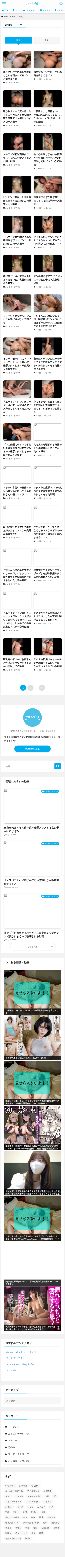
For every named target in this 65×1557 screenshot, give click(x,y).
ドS (54, 1496)
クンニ (8, 1496)
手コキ (8, 1528)
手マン (18, 1528)
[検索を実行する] (57, 766)
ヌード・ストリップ (18, 1454)
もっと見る (32, 947)
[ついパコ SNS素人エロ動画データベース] (32, 3)
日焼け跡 (45, 1528)
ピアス (20, 1507)
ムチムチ (41, 1507)
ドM (47, 1496)
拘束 (27, 1528)
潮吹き (8, 1533)
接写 (35, 1528)
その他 (11, 1447)
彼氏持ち (55, 1523)
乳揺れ (34, 1512)
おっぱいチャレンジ (18, 1433)
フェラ (30, 1507)
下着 (7, 1512)
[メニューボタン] (4, 3)
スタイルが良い (34, 1496)
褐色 (33, 1533)
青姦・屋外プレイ (13, 1538)
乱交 (25, 1512)
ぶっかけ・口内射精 (14, 1491)
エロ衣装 (47, 1491)
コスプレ (19, 1496)
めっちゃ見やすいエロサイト (21, 1352)
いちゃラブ (10, 1486)
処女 (25, 1517)
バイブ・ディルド (13, 1501)
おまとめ (11, 1370)
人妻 (43, 1512)
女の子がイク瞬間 (31, 1523)
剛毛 (41, 1517)
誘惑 (41, 1533)
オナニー (12, 1440)
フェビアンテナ (14, 1358)
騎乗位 (28, 1538)
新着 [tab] (18, 40)
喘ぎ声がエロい (12, 1523)
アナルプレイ (33, 1491)
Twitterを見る (32, 749)
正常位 (56, 1528)
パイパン (9, 1507)
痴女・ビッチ (21, 1533)
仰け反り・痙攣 (12, 1517)
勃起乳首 (51, 1517)
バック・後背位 (32, 1501)
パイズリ (47, 1501)
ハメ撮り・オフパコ (18, 1461)
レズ (51, 1507)
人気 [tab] (46, 40)
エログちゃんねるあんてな (20, 1364)
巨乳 (45, 1523)
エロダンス (14, 1426)
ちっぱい (35, 1486)
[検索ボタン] (61, 3)
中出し (16, 1512)
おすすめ (23, 1486)
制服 (33, 1517)
